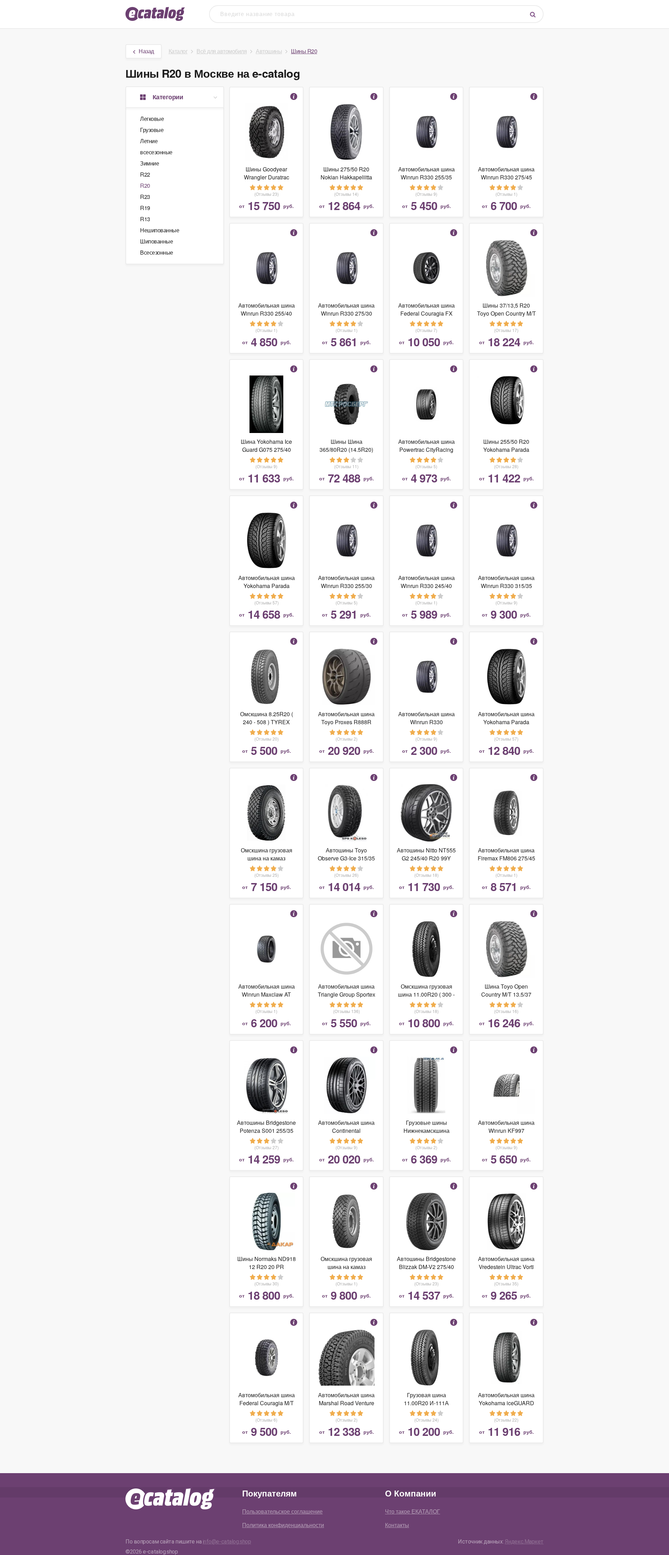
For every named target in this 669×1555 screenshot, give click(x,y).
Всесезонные (156, 252)
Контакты (397, 1525)
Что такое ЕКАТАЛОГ (412, 1511)
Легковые (152, 119)
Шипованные (156, 241)
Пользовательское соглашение (282, 1511)
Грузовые (151, 130)
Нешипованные (159, 230)
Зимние (149, 163)
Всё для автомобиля (222, 51)
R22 (145, 174)
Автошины (269, 51)
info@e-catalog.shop (227, 1541)
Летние (148, 141)
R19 (145, 208)
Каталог (178, 51)
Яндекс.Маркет (524, 1541)
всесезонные (156, 152)
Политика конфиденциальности (283, 1525)
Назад (146, 51)
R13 (145, 219)
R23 (145, 197)
